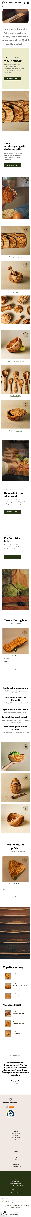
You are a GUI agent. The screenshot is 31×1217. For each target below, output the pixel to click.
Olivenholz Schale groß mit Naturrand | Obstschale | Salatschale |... (20, 986)
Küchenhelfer (15, 396)
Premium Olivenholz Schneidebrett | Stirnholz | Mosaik (14, 656)
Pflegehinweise (15, 1181)
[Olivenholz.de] (11, 2)
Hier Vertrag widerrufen (15, 1166)
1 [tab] (11, 669)
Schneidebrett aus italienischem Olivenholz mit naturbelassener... (20, 1033)
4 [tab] (17, 669)
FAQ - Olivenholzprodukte (15, 1192)
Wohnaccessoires (15, 430)
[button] (12, 78)
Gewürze (15, 326)
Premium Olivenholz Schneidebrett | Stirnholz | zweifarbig (20, 1014)
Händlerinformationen (15, 1183)
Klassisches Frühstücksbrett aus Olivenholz (13, 884)
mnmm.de (18, 1207)
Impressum (15, 1155)
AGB (15, 1160)
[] (15, 650)
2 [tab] (13, 669)
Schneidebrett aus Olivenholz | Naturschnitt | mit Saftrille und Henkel (21, 976)
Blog (15, 1179)
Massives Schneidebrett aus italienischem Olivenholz (20, 996)
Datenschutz (15, 1158)
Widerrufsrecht (15, 1164)
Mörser (15, 291)
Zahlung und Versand (15, 1162)
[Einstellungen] (24, 3)
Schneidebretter (15, 257)
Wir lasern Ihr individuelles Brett (15, 1185)
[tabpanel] (15, 646)
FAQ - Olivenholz (15, 1190)
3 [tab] (15, 669)
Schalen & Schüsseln (15, 361)
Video (15, 1188)
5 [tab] (18, 669)
